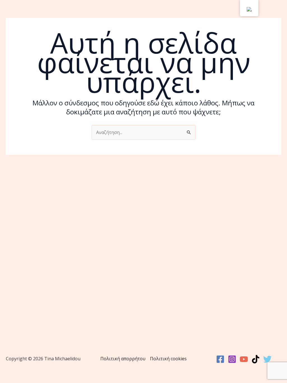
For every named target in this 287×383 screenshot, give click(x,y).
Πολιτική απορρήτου (122, 359)
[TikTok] (255, 359)
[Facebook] (220, 359)
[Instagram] (232, 359)
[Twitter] (267, 359)
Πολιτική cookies (168, 359)
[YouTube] (244, 359)
